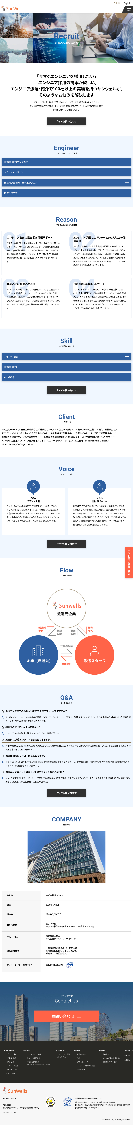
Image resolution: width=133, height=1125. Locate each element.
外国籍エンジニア (13, 1069)
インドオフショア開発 (34, 1054)
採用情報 (102, 1050)
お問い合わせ (62, 1016)
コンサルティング (59, 1050)
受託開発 (26, 1050)
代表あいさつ (81, 1054)
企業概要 (77, 1050)
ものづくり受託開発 (33, 1058)
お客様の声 (81, 1069)
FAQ (78, 1058)
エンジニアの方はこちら (129, 562)
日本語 (116, 3)
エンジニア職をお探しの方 (112, 1058)
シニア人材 (11, 1073)
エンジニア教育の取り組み (86, 1066)
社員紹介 (106, 1054)
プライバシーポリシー (84, 1062)
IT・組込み (10, 1062)
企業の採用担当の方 (110, 1062)
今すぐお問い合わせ (66, 121)
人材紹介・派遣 (9, 1050)
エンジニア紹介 (12, 1066)
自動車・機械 (11, 1058)
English (127, 3)
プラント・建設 (12, 1054)
